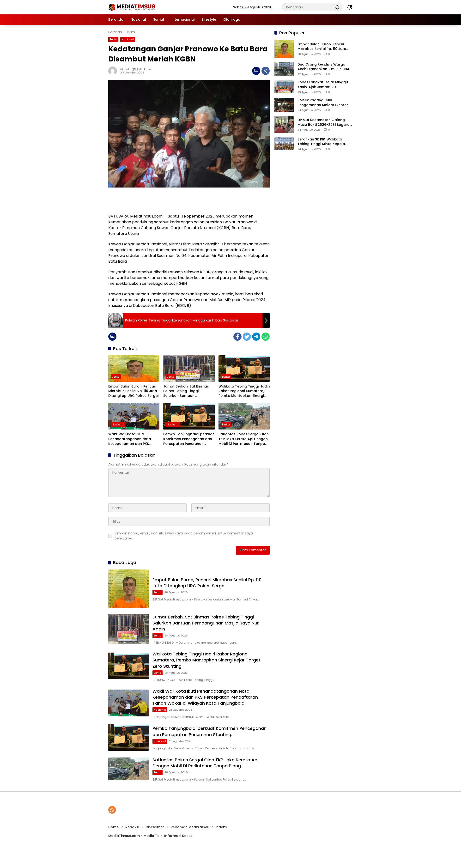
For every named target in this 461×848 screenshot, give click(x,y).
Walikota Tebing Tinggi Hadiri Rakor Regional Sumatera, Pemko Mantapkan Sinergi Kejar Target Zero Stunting (244, 391)
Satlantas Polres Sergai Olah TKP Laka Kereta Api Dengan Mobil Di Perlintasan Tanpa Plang (243, 439)
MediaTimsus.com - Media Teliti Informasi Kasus (150, 835)
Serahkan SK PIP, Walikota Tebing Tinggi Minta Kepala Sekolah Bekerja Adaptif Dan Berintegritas (322, 141)
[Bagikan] (265, 71)
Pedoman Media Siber (190, 827)
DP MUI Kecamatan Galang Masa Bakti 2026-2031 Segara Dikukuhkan (323, 122)
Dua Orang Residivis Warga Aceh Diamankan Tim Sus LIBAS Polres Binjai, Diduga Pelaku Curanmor (324, 67)
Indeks (221, 827)
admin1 (124, 69)
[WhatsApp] (265, 337)
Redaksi (132, 827)
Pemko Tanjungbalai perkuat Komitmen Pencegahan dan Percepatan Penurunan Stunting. (188, 439)
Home (113, 827)
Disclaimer (155, 827)
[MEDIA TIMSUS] (132, 7)
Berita (113, 39)
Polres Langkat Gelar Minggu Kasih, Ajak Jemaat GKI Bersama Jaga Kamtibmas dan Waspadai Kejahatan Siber (324, 84)
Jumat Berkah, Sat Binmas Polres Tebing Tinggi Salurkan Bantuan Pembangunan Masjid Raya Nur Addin (187, 391)
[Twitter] (247, 337)
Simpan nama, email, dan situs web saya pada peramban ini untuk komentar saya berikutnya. (184, 536)
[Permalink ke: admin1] (113, 71)
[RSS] (112, 810)
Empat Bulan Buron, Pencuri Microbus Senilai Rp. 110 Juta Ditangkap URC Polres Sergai (133, 391)
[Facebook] (237, 337)
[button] (337, 7)
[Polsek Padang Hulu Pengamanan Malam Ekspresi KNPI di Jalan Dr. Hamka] (284, 105)
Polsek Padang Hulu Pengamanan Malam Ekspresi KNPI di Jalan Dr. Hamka (323, 102)
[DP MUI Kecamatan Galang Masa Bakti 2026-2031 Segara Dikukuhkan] (284, 124)
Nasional (127, 39)
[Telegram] (256, 337)
